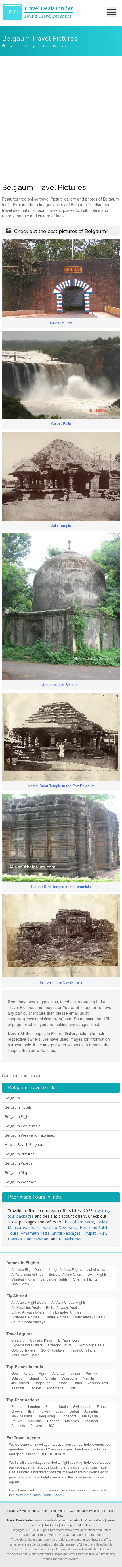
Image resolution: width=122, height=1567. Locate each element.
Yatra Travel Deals (25, 1354)
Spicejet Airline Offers (65, 1274)
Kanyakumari (71, 1238)
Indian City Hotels (19, 1510)
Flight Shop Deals (90, 1344)
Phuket (16, 1420)
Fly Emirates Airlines (65, 1312)
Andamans (55, 1387)
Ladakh (35, 1387)
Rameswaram (37, 1238)
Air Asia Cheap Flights (68, 1302)
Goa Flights (20, 1283)
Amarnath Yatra (35, 1233)
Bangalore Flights (54, 1279)
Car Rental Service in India (88, 1510)
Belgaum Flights (18, 1116)
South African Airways (28, 1321)
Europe (17, 1406)
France (102, 1406)
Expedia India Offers (27, 1344)
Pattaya (36, 1425)
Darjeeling (42, 1382)
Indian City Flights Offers (50, 1510)
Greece (17, 1411)
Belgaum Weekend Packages (30, 1135)
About (78, 1520)
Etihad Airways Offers (27, 1312)
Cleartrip (18, 1340)
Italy (31, 1411)
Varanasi (58, 1373)
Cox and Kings (41, 1340)
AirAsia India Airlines (27, 1274)
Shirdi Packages (66, 1233)
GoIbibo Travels (23, 1350)
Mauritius (35, 1420)
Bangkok (18, 1425)
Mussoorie (69, 1378)
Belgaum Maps (17, 1172)
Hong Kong (46, 1415)
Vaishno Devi (97, 1382)
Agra (42, 1373)
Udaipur (17, 1378)
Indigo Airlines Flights (65, 1269)
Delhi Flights (97, 1274)
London (34, 1406)
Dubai (74, 1411)
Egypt (59, 1411)
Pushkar (92, 1373)
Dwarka (15, 1238)
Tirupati (90, 1233)
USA (50, 1425)
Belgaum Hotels (18, 1107)
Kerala (28, 1373)
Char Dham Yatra (78, 1222)
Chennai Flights (85, 1279)
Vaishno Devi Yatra (60, 1227)
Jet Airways (96, 1269)
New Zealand (21, 1415)
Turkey (45, 1411)
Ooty (72, 1387)
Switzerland (82, 1406)
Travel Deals (16, 46)
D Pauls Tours (69, 1340)
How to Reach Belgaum (24, 1144)
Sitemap (66, 1525)
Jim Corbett (20, 1382)
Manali (34, 1378)
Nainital (89, 1378)
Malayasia (90, 1415)
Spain (63, 1406)
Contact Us (82, 1525)
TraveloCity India (83, 1350)
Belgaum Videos (19, 1163)
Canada (53, 1420)
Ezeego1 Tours (59, 1344)
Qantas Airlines (56, 1316)
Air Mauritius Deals (26, 1307)
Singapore (68, 1415)
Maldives (72, 1420)
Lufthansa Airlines (25, 1316)
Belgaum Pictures (20, 1153)
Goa (14, 1373)
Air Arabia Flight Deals (28, 1302)
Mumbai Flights (23, 1279)
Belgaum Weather (20, 1181)
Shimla (50, 1378)
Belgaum (12, 1097)
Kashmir (17, 1387)
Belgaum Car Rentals (23, 1125)
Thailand (91, 1420)
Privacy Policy (94, 1520)
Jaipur (75, 1373)
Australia (91, 1411)
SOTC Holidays (52, 1350)
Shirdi (77, 1382)
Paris (49, 1406)
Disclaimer (51, 1525)
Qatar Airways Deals (89, 1316)
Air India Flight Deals (27, 1269)
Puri (102, 1233)
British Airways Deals (62, 1307)
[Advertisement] (61, 120)
